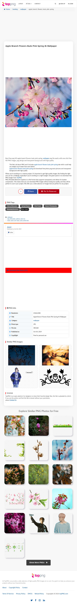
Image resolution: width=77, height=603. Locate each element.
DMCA (30, 594)
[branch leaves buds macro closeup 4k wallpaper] (14, 474)
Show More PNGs (37, 563)
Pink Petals (37, 206)
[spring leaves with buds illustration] (14, 450)
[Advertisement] (38, 27)
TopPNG (19, 177)
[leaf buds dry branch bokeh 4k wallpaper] (62, 474)
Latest (20, 3)
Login (71, 3)
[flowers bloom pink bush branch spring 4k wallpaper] (14, 523)
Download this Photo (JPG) (18, 270)
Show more (24, 209)
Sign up (62, 3)
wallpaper (23, 9)
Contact (37, 3)
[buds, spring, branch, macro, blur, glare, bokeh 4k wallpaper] (55, 355)
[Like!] (20, 191)
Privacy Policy (20, 594)
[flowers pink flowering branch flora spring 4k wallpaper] (62, 498)
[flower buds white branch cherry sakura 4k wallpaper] (62, 450)
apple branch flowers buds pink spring (46, 164)
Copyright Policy (14, 587)
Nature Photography (51, 206)
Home (8, 9)
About (4, 587)
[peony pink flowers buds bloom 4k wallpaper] (39, 425)
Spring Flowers (26, 206)
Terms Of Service (8, 594)
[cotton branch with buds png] (38, 450)
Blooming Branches (12, 209)
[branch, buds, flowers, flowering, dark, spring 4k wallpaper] (22, 355)
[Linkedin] (44, 600)
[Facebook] (35, 600)
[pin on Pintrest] (22, 418)
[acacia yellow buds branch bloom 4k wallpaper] (38, 474)
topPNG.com (63, 594)
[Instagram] (40, 600)
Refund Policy (39, 594)
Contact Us (13, 400)
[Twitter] (32, 600)
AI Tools (28, 3)
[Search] (55, 3)
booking (15, 9)
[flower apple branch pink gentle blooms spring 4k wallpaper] (14, 425)
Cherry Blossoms (12, 206)
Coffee (11, 232)
